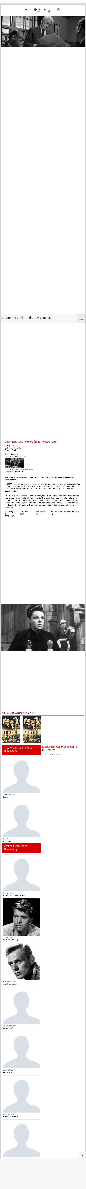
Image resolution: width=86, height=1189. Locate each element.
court (18, 484)
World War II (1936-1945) (52, 754)
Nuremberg (37, 484)
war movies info (10, 469)
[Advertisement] (43, 423)
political (62, 489)
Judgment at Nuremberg (13, 448)
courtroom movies (20, 446)
